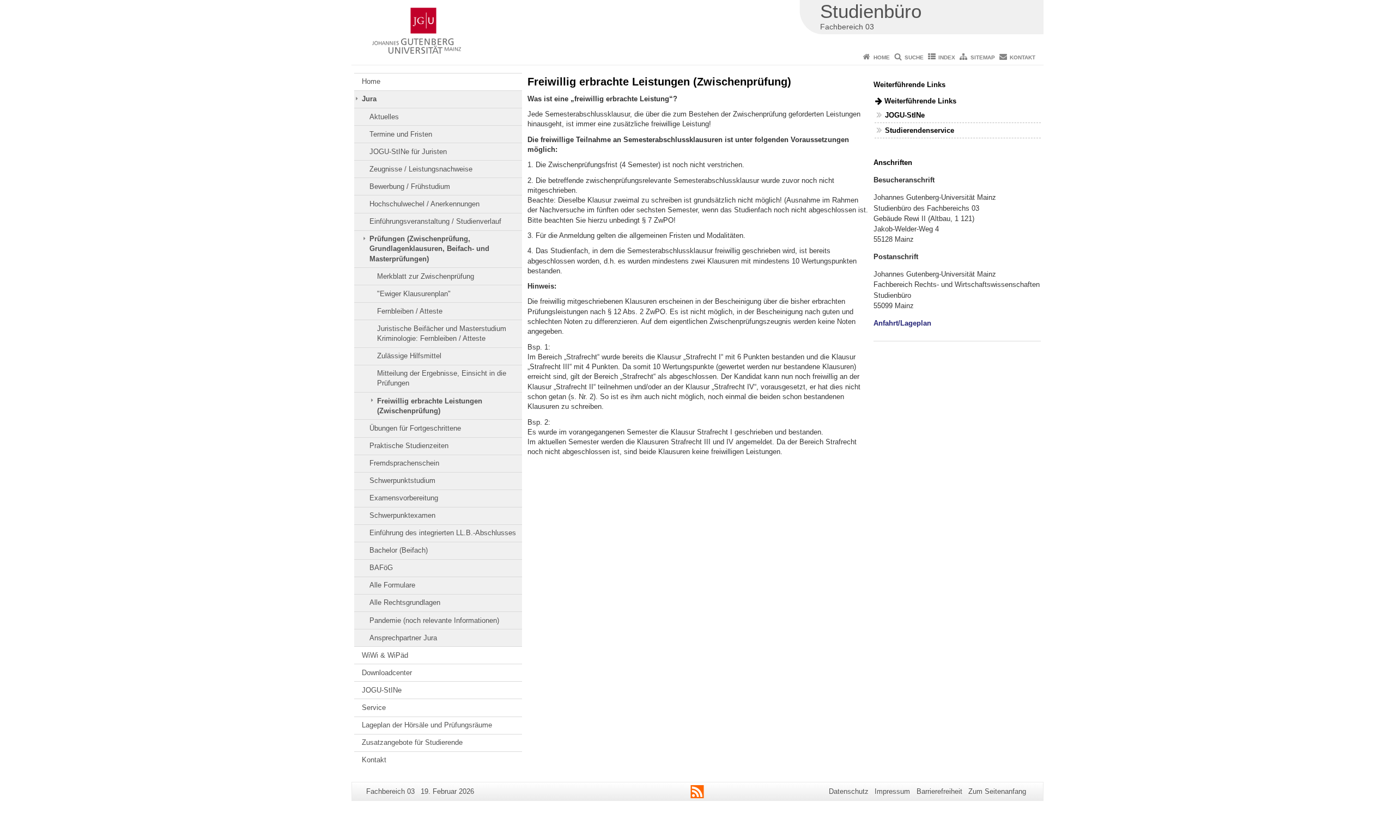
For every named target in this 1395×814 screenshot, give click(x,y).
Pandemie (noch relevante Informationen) (434, 620)
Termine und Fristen (400, 134)
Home (882, 57)
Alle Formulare (392, 585)
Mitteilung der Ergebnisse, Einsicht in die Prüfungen (441, 378)
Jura (369, 99)
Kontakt (1022, 57)
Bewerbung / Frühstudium (409, 186)
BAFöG (381, 568)
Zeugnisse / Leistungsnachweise (420, 169)
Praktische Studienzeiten (408, 446)
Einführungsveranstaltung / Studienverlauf (435, 221)
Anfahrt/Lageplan (902, 323)
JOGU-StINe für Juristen (408, 152)
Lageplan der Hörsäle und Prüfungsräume (427, 725)
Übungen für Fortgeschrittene (415, 428)
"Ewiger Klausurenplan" (414, 294)
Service (374, 707)
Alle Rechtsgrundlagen (404, 602)
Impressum (892, 791)
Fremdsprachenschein (404, 463)
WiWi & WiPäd (385, 655)
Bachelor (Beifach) (398, 550)
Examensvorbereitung (403, 498)
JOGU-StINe (382, 690)
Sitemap (983, 57)
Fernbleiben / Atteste (409, 311)
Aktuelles (384, 117)
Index (946, 57)
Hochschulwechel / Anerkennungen (424, 204)
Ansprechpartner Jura (403, 638)
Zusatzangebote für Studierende (412, 742)
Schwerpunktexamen (402, 515)
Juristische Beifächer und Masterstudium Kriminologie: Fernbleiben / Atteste (441, 333)
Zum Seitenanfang (997, 791)
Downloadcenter (387, 673)
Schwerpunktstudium (402, 480)
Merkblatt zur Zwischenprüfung (425, 276)
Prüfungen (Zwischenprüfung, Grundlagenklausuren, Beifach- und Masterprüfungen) (429, 249)
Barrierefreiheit (939, 791)
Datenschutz (849, 791)
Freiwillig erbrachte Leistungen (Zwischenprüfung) (429, 406)
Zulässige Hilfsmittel (409, 356)
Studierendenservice (919, 130)
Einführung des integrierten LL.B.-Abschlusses (442, 533)
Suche (914, 57)
